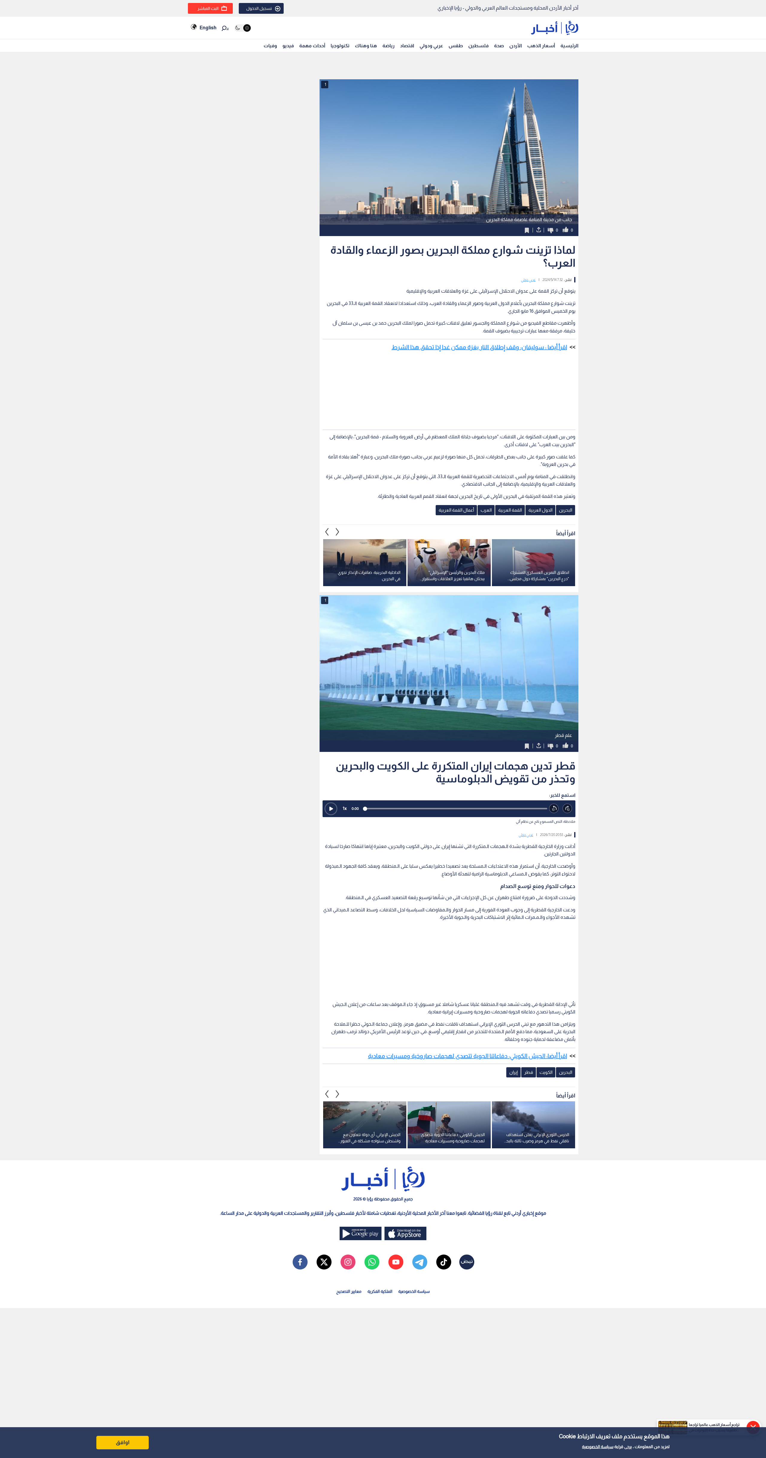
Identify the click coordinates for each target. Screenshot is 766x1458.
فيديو (288, 45)
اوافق (123, 1442)
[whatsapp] (371, 1262)
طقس (456, 45)
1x (345, 808)
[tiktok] (443, 1262)
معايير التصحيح (348, 1291)
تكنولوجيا (340, 45)
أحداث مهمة (312, 45)
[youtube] (395, 1262)
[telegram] (419, 1262)
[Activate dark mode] (242, 28)
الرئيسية (569, 45)
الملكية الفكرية (379, 1291)
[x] (324, 1262)
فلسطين (478, 45)
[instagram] (348, 1262)
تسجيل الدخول (259, 8)
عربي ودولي (431, 45)
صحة (499, 45)
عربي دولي (528, 280)
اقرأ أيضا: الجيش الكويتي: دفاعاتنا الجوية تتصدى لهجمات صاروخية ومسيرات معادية (467, 1056)
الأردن (515, 45)
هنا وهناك (366, 45)
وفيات (270, 45)
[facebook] (300, 1262)
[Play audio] (331, 808)
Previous (337, 531)
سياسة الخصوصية (597, 1446)
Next (327, 531)
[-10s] (554, 808)
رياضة (388, 45)
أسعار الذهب (541, 45)
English (208, 27)
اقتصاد (407, 45)
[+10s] (567, 808)
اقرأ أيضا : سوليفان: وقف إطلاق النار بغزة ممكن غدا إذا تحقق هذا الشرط (479, 347)
